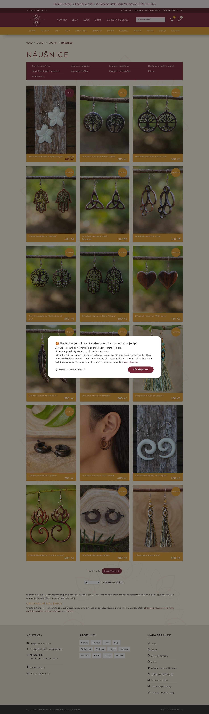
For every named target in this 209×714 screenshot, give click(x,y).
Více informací (131, 361)
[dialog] (104, 357)
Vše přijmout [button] (140, 369)
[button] (70, 369)
